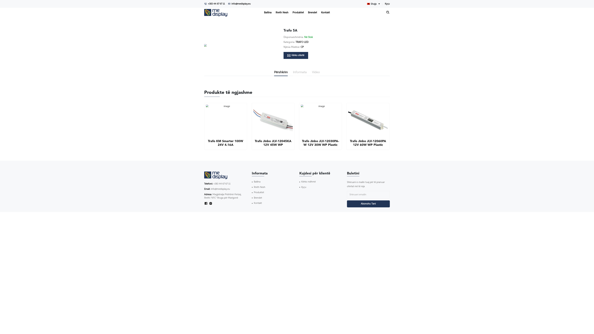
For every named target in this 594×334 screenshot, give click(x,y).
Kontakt (325, 12)
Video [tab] (316, 72)
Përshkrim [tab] (281, 72)
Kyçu (387, 4)
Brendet (312, 12)
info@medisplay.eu (241, 4)
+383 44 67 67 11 (216, 4)
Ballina (268, 12)
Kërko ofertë (298, 55)
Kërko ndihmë (308, 182)
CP (302, 47)
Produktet (298, 12)
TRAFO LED (302, 42)
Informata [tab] (300, 72)
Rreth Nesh (282, 12)
